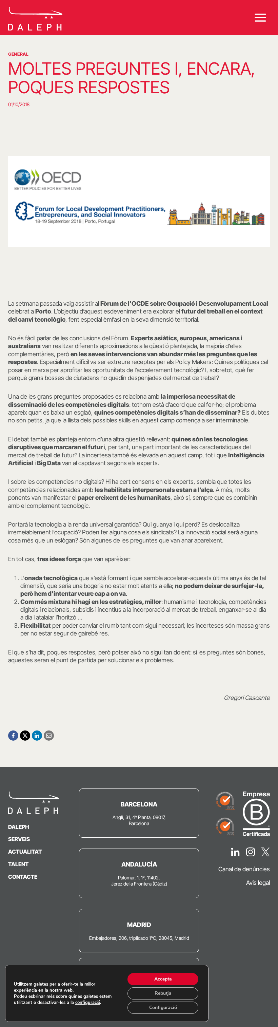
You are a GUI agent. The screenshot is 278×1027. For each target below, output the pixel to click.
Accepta (163, 979)
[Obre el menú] (260, 17)
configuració (87, 1003)
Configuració (163, 1007)
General (18, 54)
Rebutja (163, 993)
